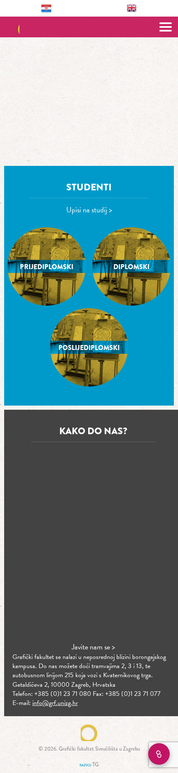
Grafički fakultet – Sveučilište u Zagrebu (89, 27)
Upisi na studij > (89, 209)
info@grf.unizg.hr (55, 703)
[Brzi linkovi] (159, 754)
